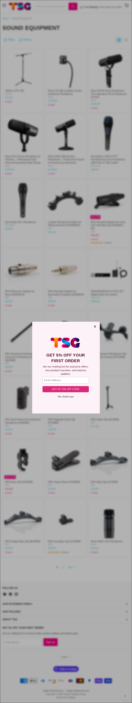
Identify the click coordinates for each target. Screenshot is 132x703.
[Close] (95, 310)
